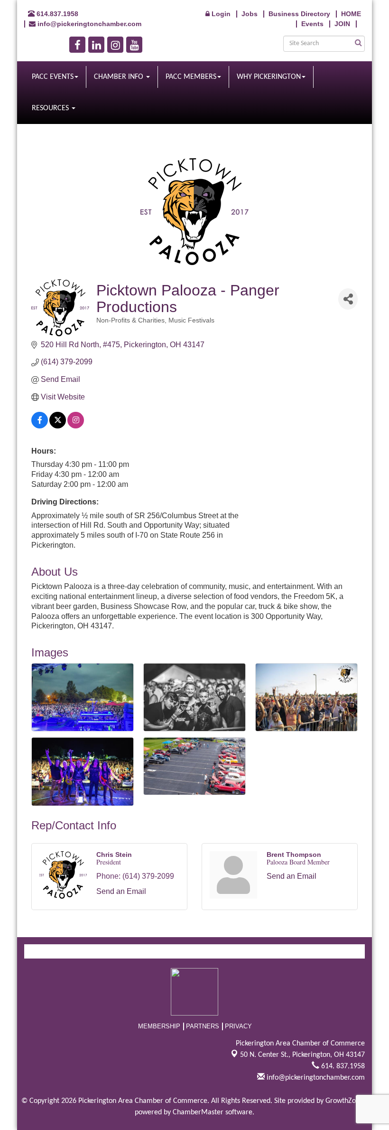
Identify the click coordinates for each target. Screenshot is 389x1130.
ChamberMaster (198, 1112)
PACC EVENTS (53, 77)
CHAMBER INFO (119, 77)
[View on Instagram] (75, 426)
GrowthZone (344, 1101)
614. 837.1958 (342, 1066)
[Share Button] (348, 299)
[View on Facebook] (39, 426)
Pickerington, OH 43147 (302, 1055)
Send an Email (121, 891)
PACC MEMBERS (191, 77)
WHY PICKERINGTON (269, 77)
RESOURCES (51, 108)
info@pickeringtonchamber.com (315, 1078)
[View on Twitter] (57, 426)
